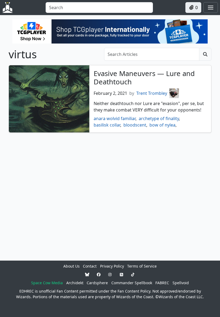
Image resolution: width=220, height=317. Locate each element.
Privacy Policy (112, 266)
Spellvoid (181, 282)
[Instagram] (110, 274)
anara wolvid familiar (114, 118)
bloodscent (134, 125)
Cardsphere (97, 282)
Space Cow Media (47, 282)
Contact (90, 266)
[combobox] (99, 7)
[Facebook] (98, 274)
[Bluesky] (87, 274)
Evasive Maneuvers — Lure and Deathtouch (144, 78)
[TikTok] (132, 274)
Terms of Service (142, 266)
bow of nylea (162, 125)
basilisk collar (107, 125)
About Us (71, 266)
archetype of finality (159, 118)
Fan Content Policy (134, 291)
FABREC (162, 282)
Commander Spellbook (131, 282)
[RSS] (121, 274)
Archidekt (74, 282)
